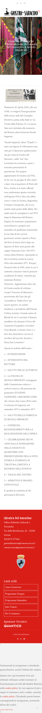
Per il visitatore (12, 613)
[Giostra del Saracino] (21, 12)
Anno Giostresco (13, 587)
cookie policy (11, 688)
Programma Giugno (14, 593)
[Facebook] (17, 3)
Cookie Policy (9, 710)
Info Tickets (11, 606)
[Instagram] (24, 3)
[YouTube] (20, 3)
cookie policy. (8, 696)
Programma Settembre (16, 600)
